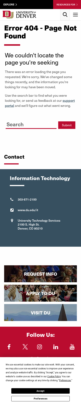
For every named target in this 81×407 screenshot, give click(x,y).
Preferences (40, 398)
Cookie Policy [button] (54, 376)
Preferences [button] (65, 380)
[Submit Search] (50, 123)
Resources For (66, 4)
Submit (67, 125)
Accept (40, 391)
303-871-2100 (27, 199)
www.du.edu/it (28, 210)
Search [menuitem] (65, 10)
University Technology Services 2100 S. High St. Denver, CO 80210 (39, 224)
